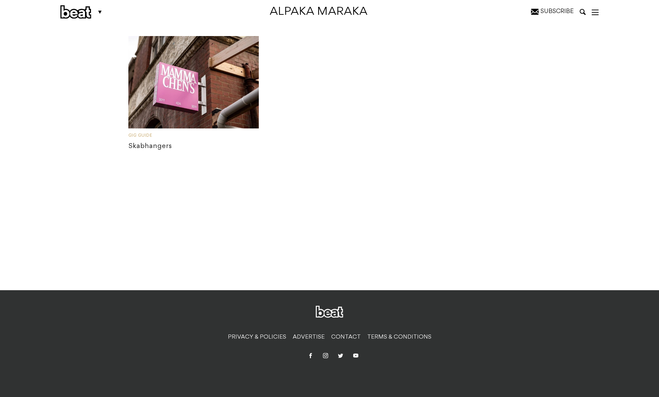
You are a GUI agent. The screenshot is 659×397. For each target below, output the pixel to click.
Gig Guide (140, 136)
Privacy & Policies (257, 337)
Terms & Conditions (399, 337)
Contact (346, 337)
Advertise (309, 337)
